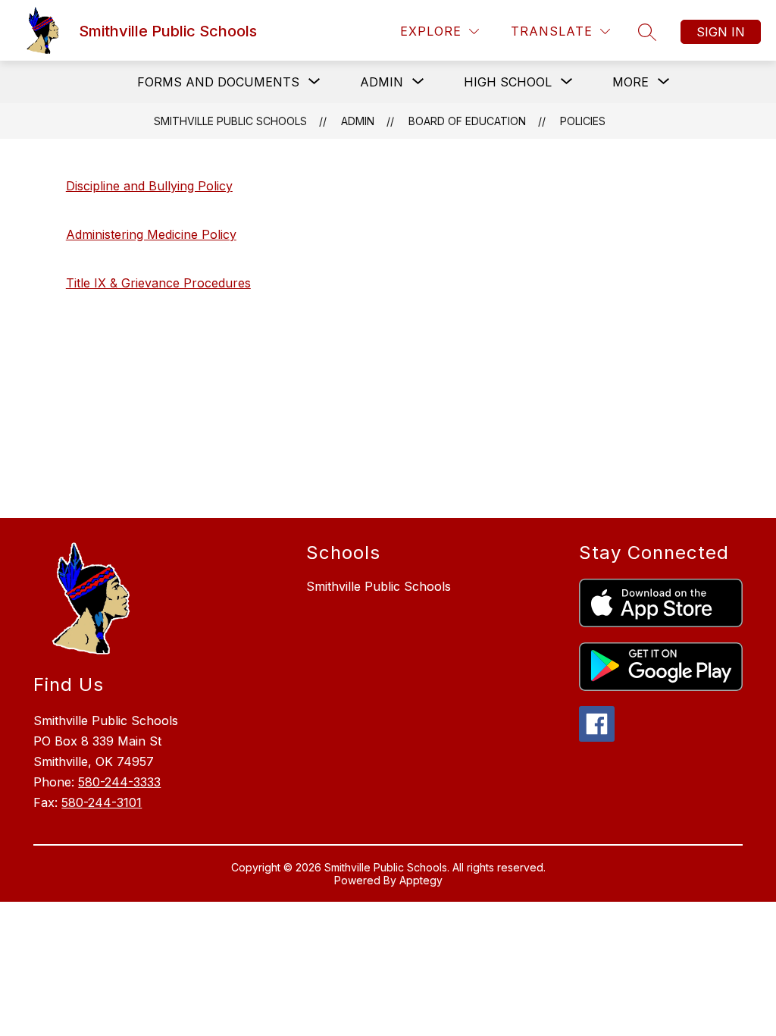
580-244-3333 (119, 782)
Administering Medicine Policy (151, 234)
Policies (582, 121)
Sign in (720, 31)
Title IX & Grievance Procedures (158, 282)
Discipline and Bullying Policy (149, 185)
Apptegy (421, 880)
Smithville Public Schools (230, 121)
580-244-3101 (101, 802)
